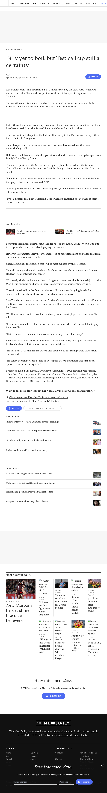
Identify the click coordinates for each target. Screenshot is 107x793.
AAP (8, 75)
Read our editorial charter (72, 735)
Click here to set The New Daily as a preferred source (38, 397)
